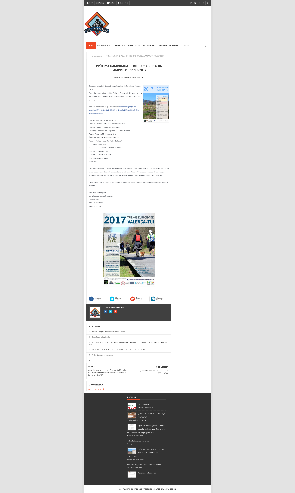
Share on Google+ (139, 299)
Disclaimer (123, 3)
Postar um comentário (96, 389)
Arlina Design (169, 489)
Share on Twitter (118, 299)
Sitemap (100, 3)
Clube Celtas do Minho (114, 307)
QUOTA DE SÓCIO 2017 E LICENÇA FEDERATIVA (154, 371)
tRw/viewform (114, 110)
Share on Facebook (98, 299)
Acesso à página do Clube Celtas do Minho (108, 332)
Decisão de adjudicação (101, 337)
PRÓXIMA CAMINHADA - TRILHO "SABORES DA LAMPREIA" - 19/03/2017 (119, 350)
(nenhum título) (144, 404)
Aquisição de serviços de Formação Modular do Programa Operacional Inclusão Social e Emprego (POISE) (107, 372)
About (90, 3)
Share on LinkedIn (159, 299)
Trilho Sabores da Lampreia (102, 355)
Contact (112, 3)
